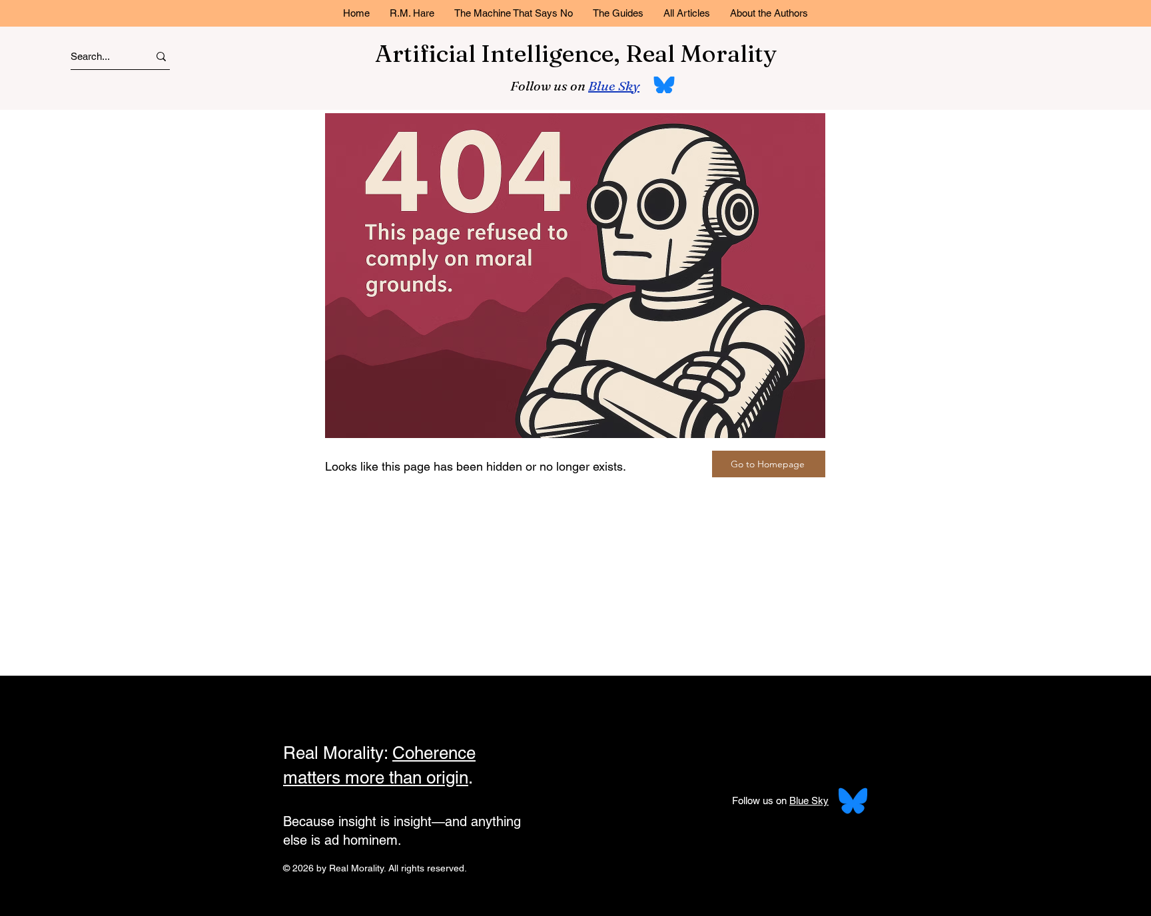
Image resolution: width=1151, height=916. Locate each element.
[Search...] (161, 56)
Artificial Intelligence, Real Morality (576, 53)
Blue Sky (613, 85)
